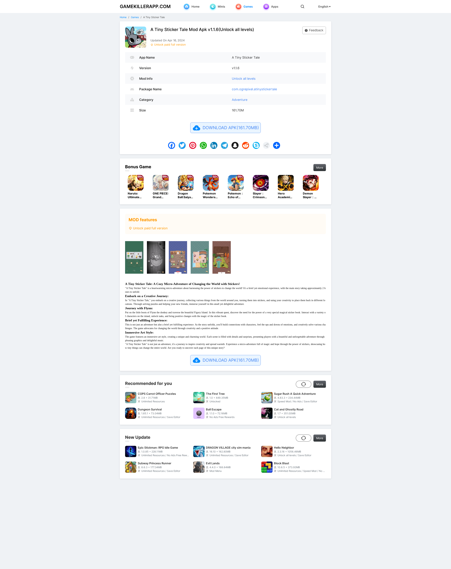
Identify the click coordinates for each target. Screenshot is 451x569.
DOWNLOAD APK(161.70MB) (231, 127)
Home (123, 17)
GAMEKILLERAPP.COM (145, 6)
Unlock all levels (243, 78)
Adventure (239, 100)
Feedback (316, 30)
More (319, 167)
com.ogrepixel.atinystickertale (254, 89)
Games (135, 17)
